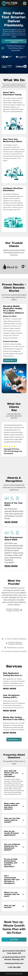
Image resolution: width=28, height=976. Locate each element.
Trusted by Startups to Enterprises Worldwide (15, 643)
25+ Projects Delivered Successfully (15, 651)
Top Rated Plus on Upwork (15, 647)
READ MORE (11, 522)
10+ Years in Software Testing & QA (15, 639)
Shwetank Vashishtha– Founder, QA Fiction (13, 610)
